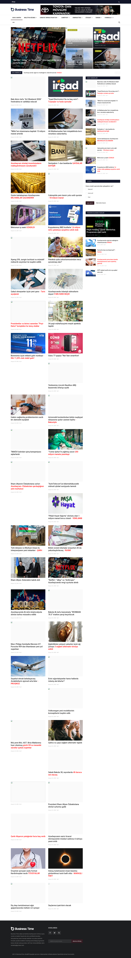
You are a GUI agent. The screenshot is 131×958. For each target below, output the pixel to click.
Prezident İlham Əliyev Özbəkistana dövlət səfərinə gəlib (63, 805)
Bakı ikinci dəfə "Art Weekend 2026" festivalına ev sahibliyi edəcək (26, 100)
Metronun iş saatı (23, 227)
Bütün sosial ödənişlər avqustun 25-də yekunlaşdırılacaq (65, 549)
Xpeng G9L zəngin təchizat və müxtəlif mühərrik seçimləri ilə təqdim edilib (27, 260)
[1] (119, 1)
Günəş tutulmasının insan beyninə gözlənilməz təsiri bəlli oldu (65, 873)
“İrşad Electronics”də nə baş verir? (63, 100)
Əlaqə (13, 2)
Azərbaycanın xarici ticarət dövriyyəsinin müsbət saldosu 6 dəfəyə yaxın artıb (65, 838)
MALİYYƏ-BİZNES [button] (30, 17)
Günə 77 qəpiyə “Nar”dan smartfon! (63, 355)
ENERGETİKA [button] (77, 17)
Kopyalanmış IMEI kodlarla (64, 228)
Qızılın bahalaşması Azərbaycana (25, 196)
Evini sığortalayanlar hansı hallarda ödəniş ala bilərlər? (63, 679)
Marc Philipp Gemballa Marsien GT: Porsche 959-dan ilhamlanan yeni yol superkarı (27, 646)
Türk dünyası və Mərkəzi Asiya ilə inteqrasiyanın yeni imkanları (26, 549)
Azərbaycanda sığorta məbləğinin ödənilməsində (107, 241)
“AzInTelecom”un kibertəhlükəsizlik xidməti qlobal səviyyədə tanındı (63, 485)
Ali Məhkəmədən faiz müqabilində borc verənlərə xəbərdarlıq (65, 132)
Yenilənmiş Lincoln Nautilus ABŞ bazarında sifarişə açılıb (62, 386)
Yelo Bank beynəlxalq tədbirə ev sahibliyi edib (39, 73)
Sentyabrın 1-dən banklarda (65, 164)
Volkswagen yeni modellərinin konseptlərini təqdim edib (61, 712)
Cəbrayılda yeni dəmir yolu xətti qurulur (65, 196)
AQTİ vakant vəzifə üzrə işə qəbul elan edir (107, 271)
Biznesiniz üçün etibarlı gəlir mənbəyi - (27, 356)
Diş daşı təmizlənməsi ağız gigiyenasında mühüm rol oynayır (25, 906)
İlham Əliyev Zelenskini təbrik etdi (25, 580)
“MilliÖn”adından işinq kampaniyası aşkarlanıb (26, 453)
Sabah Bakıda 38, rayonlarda (65, 773)
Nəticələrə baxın (101, 203)
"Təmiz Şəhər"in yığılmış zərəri (63, 453)
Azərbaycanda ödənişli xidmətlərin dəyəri (63, 292)
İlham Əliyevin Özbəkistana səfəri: (27, 486)
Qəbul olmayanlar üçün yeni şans (28, 292)
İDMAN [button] (98, 17)
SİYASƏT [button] (89, 17)
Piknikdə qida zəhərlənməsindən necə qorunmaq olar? (64, 260)
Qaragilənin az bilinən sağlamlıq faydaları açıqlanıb (62, 936)
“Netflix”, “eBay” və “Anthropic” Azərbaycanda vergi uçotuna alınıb (63, 581)
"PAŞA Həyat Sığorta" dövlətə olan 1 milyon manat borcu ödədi (65, 517)
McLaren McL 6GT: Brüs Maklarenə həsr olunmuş (26, 745)
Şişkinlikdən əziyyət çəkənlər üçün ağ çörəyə (64, 646)
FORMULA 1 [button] (109, 17)
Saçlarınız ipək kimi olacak (59, 905)
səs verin (90, 203)
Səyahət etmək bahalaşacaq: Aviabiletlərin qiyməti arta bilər (24, 681)
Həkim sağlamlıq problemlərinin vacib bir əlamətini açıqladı (27, 418)
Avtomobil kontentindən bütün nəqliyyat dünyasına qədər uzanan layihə (65, 419)
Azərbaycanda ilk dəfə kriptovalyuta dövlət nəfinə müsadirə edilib (26, 613)
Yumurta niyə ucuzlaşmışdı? (106, 251)
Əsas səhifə (16, 17)
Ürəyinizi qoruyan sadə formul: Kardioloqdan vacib (25, 872)
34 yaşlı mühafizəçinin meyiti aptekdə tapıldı (64, 324)
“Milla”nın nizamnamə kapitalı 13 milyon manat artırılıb (28, 132)
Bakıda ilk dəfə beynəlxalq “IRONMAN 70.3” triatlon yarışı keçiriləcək (64, 613)
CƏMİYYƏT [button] (65, 17)
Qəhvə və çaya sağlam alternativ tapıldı (65, 743)
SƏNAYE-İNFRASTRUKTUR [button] (48, 17)
